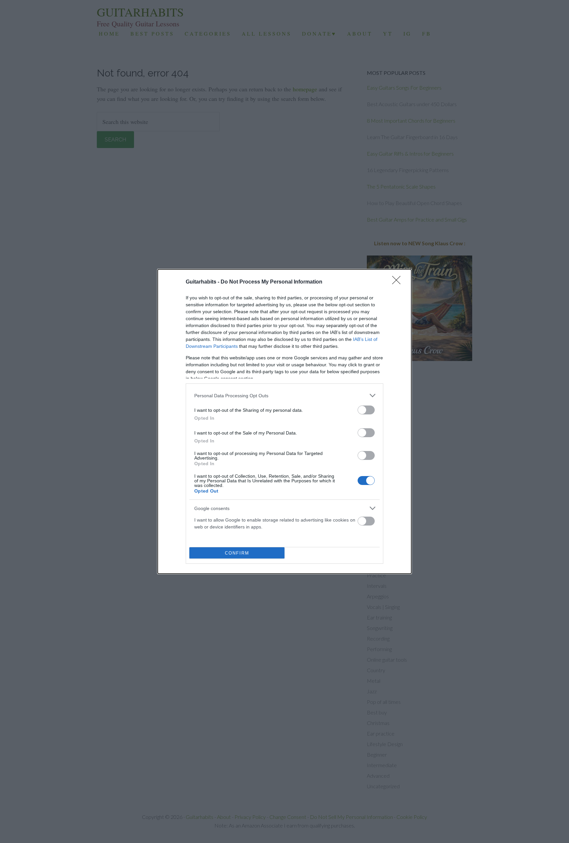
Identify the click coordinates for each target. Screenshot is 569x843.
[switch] (366, 410)
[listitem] (284, 395)
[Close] (398, 282)
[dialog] (284, 421)
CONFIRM (237, 553)
